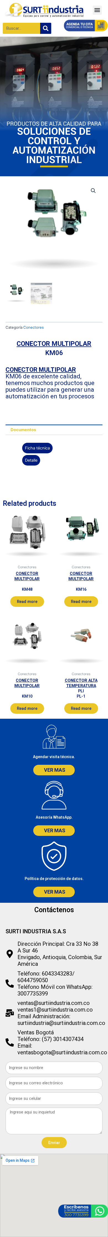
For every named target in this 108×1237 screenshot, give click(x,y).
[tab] (54, 429)
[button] (97, 10)
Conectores (33, 327)
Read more (27, 601)
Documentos (23, 429)
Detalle (31, 460)
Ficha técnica (37, 448)
